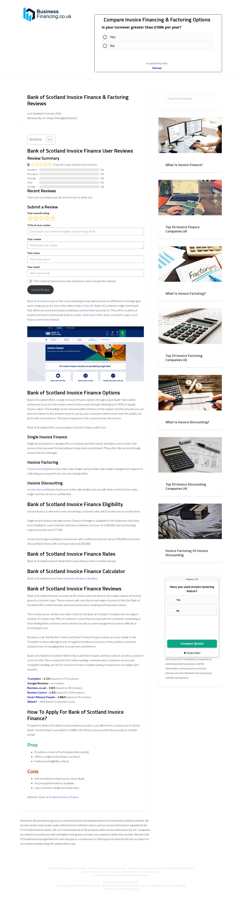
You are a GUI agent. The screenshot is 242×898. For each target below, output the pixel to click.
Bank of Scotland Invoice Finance (59, 797)
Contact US (112, 872)
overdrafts (116, 314)
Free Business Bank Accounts (107, 868)
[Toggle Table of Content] (48, 140)
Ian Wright (48, 118)
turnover (94, 525)
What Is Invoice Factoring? (185, 293)
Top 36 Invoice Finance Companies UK (182, 229)
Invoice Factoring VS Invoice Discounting (186, 553)
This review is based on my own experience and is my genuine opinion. (75, 281)
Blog (86, 872)
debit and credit (92, 314)
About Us (97, 872)
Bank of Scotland (37, 301)
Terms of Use (151, 872)
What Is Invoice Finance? (184, 164)
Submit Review (40, 289)
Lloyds (68, 301)
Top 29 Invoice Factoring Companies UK (183, 358)
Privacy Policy (131, 872)
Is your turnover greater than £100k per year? (141, 27)
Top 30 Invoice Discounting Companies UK (185, 486)
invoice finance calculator (82, 578)
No (112, 45)
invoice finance (50, 319)
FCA (22, 829)
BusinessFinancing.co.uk (48, 14)
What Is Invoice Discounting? (187, 422)
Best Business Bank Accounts (67, 868)
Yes (113, 37)
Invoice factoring (37, 468)
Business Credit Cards (179, 868)
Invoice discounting (38, 489)
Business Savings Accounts (145, 868)
